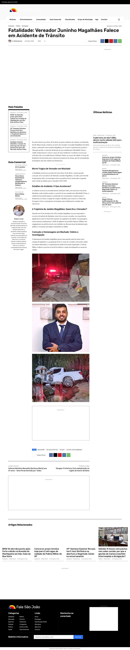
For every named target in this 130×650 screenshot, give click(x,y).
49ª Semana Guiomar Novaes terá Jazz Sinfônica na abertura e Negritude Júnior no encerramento (18, 132)
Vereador (62, 449)
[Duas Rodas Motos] (11, 194)
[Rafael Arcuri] (10, 41)
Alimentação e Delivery (21, 165)
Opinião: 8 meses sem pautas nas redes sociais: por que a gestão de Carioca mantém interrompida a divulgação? (112, 553)
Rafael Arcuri (18, 41)
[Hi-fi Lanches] (11, 167)
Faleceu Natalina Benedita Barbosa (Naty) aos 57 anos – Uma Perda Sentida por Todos (27, 469)
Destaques (25, 26)
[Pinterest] (111, 41)
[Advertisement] (60, 125)
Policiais (104, 168)
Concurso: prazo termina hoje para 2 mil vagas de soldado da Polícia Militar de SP (111, 160)
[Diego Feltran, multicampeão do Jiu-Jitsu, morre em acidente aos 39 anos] (97, 200)
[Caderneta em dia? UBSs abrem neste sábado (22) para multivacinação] (107, 124)
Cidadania (11, 26)
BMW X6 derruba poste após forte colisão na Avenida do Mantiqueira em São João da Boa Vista (18, 118)
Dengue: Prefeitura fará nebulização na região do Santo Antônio (72, 469)
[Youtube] (126, 2)
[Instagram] (118, 2)
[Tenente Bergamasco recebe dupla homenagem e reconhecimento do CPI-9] (97, 172)
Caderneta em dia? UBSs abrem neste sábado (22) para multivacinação (107, 140)
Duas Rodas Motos (19, 195)
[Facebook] (114, 2)
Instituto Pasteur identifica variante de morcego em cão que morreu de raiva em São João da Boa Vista (18, 145)
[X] (122, 2)
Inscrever (78, 637)
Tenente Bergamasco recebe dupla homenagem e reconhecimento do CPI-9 (112, 173)
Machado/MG (41, 449)
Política (18, 26)
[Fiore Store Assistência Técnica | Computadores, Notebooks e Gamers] (11, 176)
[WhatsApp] (120, 41)
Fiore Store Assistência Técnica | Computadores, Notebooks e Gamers (21, 180)
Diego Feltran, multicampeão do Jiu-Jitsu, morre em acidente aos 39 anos (111, 202)
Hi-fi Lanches (20, 167)
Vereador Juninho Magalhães (74, 449)
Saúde (95, 135)
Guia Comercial (19, 192)
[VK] (115, 41)
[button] (119, 19)
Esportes (104, 197)
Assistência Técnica (20, 174)
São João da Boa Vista (52, 449)
